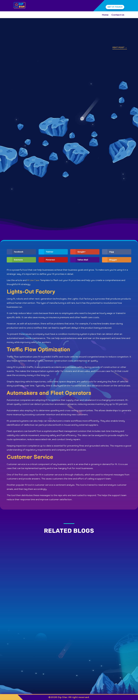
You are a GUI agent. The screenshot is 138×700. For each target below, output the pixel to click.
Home (105, 15)
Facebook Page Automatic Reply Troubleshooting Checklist (50, 576)
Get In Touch (115, 7)
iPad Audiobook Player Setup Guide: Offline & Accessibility (50, 553)
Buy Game (111, 654)
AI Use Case (33, 280)
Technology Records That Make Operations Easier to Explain (51, 599)
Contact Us (117, 15)
